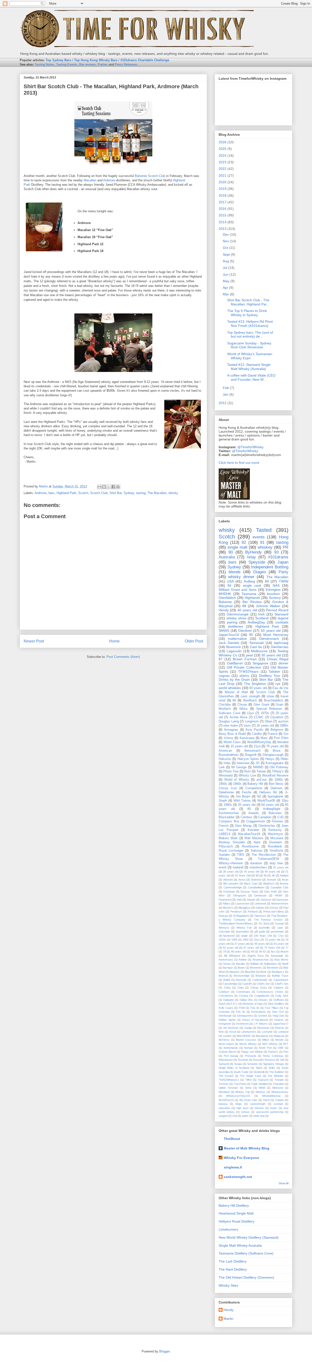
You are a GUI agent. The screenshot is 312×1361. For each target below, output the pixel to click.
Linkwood (260, 903)
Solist (272, 1067)
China (227, 987)
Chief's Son (263, 983)
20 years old (246, 805)
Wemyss (224, 927)
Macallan (90, 180)
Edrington (273, 590)
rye (277, 684)
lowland (238, 867)
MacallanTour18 (249, 834)
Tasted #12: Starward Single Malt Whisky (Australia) (249, 367)
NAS (276, 585)
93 (276, 552)
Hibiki (284, 759)
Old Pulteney (279, 767)
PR (285, 547)
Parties (103, 64)
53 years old (281, 943)
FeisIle (246, 792)
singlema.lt (233, 1167)
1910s (222, 939)
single (244, 935)
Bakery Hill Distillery (234, 1205)
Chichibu (225, 704)
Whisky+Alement (231, 863)
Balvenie (225, 602)
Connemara (243, 991)
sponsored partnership (269, 1111)
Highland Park (66, 493)
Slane (259, 1067)
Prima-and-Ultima (273, 911)
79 (224, 951)
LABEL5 (224, 834)
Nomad (248, 1047)
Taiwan (261, 771)
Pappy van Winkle (252, 1051)
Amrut (241, 879)
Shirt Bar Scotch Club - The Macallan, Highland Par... (248, 302)
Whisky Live (247, 775)
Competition (253, 788)
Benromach (252, 750)
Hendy (224, 610)
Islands (251, 899)
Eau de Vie (280, 688)
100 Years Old (263, 935)
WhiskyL (260, 1091)
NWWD (258, 767)
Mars (264, 738)
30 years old (271, 655)
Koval (232, 1031)
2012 (222, 403)
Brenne (284, 883)
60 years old (258, 688)
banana (223, 1103)
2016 (222, 209)
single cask (252, 585)
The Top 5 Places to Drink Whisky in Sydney (247, 313)
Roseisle (243, 1059)
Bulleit (226, 979)
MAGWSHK (244, 1035)
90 (230, 552)
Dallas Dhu (246, 999)
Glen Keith (270, 891)
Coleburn (224, 991)
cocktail (278, 1103)
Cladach (278, 987)
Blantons (234, 971)
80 (257, 875)
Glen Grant (261, 704)
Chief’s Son (281, 983)
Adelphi (284, 875)
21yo (257, 746)
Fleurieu (277, 821)
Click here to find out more (239, 463)
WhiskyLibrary (279, 1091)
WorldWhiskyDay (259, 742)
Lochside (267, 1031)
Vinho (248, 1087)
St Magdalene (241, 915)
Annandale (277, 955)
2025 (222, 149)
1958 (234, 939)
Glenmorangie (238, 614)
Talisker (274, 671)
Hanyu (269, 759)
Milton (265, 1039)
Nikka (243, 708)
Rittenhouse (226, 1059)
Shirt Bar (115, 493)
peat (249, 655)
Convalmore (226, 995)
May (226, 281)
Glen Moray (243, 825)
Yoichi (266, 1100)
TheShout (232, 1139)
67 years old (251, 947)
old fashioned (227, 935)
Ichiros (228, 738)
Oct (225, 248)
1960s (237, 784)
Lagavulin (234, 651)
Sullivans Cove (229, 713)
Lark (222, 767)
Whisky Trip (242, 1091)
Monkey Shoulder (232, 842)
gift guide (259, 931)
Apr (225, 288)
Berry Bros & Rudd (232, 734)
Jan (225, 394)
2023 (222, 162)
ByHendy (253, 552)
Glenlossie (260, 895)
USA (230, 581)
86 (234, 700)
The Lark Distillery (232, 1261)
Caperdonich (280, 979)
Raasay (223, 915)
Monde (279, 1039)
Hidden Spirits (227, 1019)
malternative (237, 639)
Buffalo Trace (280, 975)
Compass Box (229, 821)
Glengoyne (239, 895)
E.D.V (234, 1003)
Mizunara (276, 838)
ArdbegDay (256, 622)
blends (235, 572)
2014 (222, 222)
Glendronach (269, 639)
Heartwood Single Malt (236, 1213)
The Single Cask (250, 1075)
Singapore (260, 663)
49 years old (272, 871)
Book (263, 971)
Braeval (223, 975)
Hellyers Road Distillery (236, 1221)
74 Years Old (272, 947)
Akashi (284, 951)
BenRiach (250, 700)
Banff (285, 963)
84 (252, 951)
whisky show (236, 618)
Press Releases (126, 64)
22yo (257, 939)
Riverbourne (250, 846)
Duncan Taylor (249, 891)
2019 (222, 189)
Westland (224, 1091)
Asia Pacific (254, 729)
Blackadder (226, 817)
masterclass (258, 867)
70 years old (275, 746)
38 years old (230, 871)
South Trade (241, 1071)
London (227, 1035)
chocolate (224, 931)
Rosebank (275, 846)
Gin (285, 734)
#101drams (278, 557)
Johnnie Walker (268, 606)
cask (280, 927)
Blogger (164, 1351)
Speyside (256, 562)
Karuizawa (247, 738)
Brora (276, 750)
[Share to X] (108, 486)
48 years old (261, 943)
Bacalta (240, 963)
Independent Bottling (269, 567)
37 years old (241, 943)
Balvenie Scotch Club (150, 176)
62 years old (230, 947)
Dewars (263, 999)
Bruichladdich (273, 700)
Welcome (277, 1087)
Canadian (264, 817)
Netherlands (231, 1047)
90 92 (262, 951)
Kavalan (253, 830)
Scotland (262, 618)
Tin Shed (263, 923)
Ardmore (109, 180)
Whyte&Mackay (271, 1095)
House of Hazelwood (255, 1019)
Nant (257, 842)
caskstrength (257, 1103)
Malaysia (279, 1035)
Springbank (275, 796)
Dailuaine (228, 999)
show (270, 696)
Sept (226, 254)
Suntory (275, 598)
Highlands (252, 598)
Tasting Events (66, 64)
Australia (227, 557)
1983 (245, 939)
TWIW (283, 581)
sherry (244, 676)
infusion (259, 1108)
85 (249, 809)
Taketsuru (260, 915)
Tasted (264, 530)
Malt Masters (253, 838)
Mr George (239, 767)
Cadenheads (259, 979)
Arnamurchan (261, 959)
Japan (282, 562)
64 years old (270, 805)
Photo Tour (231, 771)
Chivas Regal (277, 659)
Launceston (242, 903)
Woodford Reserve (275, 775)
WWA (262, 1087)
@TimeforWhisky (250, 447)
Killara (226, 903)
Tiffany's (278, 771)
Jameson (265, 899)
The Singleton (255, 684)
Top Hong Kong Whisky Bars (95, 60)
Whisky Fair (244, 927)
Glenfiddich (227, 598)
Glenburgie (225, 1015)
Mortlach (225, 708)
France (272, 734)
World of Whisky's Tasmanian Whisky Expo (249, 356)
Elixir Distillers (276, 1003)
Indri (239, 899)
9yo (273, 951)
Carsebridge (230, 983)
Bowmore (233, 647)
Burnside (241, 979)
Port (285, 1051)
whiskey (265, 547)
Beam (241, 967)
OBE (280, 1047)
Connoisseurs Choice (270, 991)
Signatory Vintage (273, 1063)
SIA (282, 1059)
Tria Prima (240, 1083)
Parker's (273, 1051)
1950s (223, 784)
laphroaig (281, 643)
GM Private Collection (244, 667)
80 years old (238, 951)
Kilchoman (263, 1027)
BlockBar (250, 971)
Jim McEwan (230, 1027)
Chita (240, 987)
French (223, 825)
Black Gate (251, 883)
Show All (283, 1183)
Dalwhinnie (226, 792)
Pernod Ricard (277, 610)
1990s (228, 805)
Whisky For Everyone (241, 1158)
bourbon (273, 594)
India (227, 763)
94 (229, 585)
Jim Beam (243, 796)
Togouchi (263, 1079)
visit (234, 1115)
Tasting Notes (44, 64)
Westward (226, 775)
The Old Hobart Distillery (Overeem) (246, 1277)
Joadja (248, 1027)
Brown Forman (245, 659)
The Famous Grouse (268, 919)
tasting (141, 493)
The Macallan (156, 493)
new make (230, 725)
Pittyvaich (226, 846)
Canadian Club (280, 887)
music (273, 1108)
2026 (222, 142)
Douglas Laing (229, 721)
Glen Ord (278, 1011)
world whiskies (230, 688)
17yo (281, 935)
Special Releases (269, 708)
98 (273, 875)
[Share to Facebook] (113, 486)
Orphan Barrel (227, 1051)
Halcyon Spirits (248, 759)
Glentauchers (245, 1015)
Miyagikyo (244, 907)
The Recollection (264, 854)
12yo (250, 713)
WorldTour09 (266, 800)
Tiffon (248, 1079)
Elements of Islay (253, 1003)
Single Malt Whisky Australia (240, 1245)
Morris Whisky (248, 1043)
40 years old (247, 610)
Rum (247, 771)
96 (265, 875)
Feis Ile (254, 1007)
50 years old (271, 630)
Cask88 (247, 983)
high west (242, 1108)
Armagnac (231, 729)
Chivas (242, 704)
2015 (222, 215)
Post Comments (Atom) (123, 657)
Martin (228, 1319)
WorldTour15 (226, 1100)
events (259, 537)
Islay (251, 557)
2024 (222, 155)
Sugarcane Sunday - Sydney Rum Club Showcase (249, 345)
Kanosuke (282, 899)
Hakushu (225, 759)
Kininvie (279, 1027)
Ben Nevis (276, 784)
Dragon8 (250, 755)
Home (114, 641)
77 (286, 947)
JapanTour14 (229, 635)
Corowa (243, 995)
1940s (278, 779)
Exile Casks (226, 1007)
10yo (285, 800)
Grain (279, 704)
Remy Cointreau (273, 1055)
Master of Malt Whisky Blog (246, 1148)
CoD (280, 817)
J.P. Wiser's (261, 1023)
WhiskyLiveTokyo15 (238, 1095)
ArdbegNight (271, 809)
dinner (283, 663)
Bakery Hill (255, 784)
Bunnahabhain (229, 755)
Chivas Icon (228, 788)
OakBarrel (235, 663)
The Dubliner (276, 1071)
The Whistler (275, 1075)
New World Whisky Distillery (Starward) (249, 1237)
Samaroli (224, 1063)
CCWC (258, 717)
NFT (285, 1043)
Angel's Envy (255, 955)
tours (247, 725)
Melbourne (259, 651)
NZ (259, 796)
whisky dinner (241, 576)
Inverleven (242, 1023)
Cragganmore (255, 821)
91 (262, 542)
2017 (222, 202)
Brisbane (260, 975)
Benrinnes (256, 967)
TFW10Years (248, 671)
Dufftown (278, 999)
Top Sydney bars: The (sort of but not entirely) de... (250, 335)
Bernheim (272, 967)
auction (283, 721)
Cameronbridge (233, 887)
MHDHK (225, 594)
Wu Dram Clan (248, 1100)
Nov (226, 241)
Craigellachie (261, 995)
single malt (237, 547)
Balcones (275, 813)
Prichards (250, 1055)
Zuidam (279, 1100)
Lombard (283, 1031)
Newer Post (34, 641)
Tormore (224, 1083)
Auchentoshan (229, 813)
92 (244, 542)
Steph (223, 800)
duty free (276, 863)
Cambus (246, 817)
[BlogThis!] (104, 486)
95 (251, 635)
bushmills (264, 927)
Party (283, 572)
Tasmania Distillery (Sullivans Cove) (246, 1253)
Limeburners (248, 1031)
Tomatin (279, 1079)
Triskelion (278, 1083)
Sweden (224, 854)
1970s (265, 713)
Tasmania (249, 594)
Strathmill (259, 1071)
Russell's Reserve (264, 1059)
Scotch (83, 493)
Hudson (278, 1019)
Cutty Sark (281, 995)
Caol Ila (256, 647)
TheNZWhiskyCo (229, 1079)
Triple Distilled (259, 1083)
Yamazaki (256, 643)
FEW (242, 1007)
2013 (222, 229)
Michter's (228, 907)
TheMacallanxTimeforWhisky (236, 923)
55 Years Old (243, 875)
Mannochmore (279, 903)
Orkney (273, 907)
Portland (252, 911)
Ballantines (270, 963)
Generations (258, 1011)
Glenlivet (245, 630)
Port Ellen (281, 738)
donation (256, 863)
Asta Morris (281, 959)
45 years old (251, 871)
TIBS (240, 854)
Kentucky (275, 830)
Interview (243, 763)
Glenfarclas (279, 647)
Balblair (254, 963)
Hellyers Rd (268, 792)
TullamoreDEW (268, 859)
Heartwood (225, 899)
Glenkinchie (266, 825)
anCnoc (261, 779)
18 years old (265, 725)
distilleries (235, 626)
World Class (232, 742)
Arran (285, 879)
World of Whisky (236, 779)
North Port (265, 1047)
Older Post (194, 641)
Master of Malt (236, 692)
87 (221, 659)
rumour (245, 1111)
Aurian (227, 963)
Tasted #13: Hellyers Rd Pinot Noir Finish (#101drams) (250, 324)
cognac (224, 676)
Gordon (262, 1015)
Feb (226, 388)
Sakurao (256, 850)
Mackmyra (275, 834)
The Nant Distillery (233, 1269)
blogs (238, 1103)
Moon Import (226, 1043)
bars (52, 493)
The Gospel (226, 1075)
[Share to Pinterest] (118, 486)
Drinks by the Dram (234, 679)
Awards (253, 813)
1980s (284, 725)
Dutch (222, 1003)
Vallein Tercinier (228, 1087)
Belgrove (277, 729)
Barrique (228, 967)
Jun (225, 274)
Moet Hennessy (275, 635)
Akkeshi (228, 879)
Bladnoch (268, 883)
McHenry (224, 1039)
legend (283, 618)
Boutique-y (278, 971)
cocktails (281, 622)
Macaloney (262, 1035)
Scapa (238, 1063)
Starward (281, 614)
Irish (261, 614)
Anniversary (226, 959)
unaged (223, 1115)
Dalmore (276, 788)
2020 (222, 182)
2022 (222, 169)
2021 (222, 175)
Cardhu (257, 734)
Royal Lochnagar (231, 850)
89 (267, 581)
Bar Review (252, 602)
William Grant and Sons (237, 590)
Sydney (129, 493)
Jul (225, 268)
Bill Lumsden (231, 883)
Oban (268, 721)
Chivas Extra (258, 987)
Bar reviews (87, 64)
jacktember (277, 931)
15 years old (239, 746)
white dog (258, 1115)
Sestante (252, 1063)
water (245, 1115)
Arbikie (243, 959)
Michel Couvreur (246, 1039)
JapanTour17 (280, 1023)
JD (257, 763)
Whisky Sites (228, 1285)
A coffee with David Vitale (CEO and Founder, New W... (251, 377)
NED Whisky (269, 1043)
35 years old (280, 867)
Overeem (275, 842)
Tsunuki (279, 923)
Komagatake (274, 763)
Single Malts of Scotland (234, 1067)
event (222, 867)
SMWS (224, 630)
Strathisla (276, 850)
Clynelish (276, 717)
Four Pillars (272, 1007)
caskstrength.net (238, 1177)
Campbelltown (256, 887)
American (225, 750)
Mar (226, 294)
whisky (173, 493)
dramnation (242, 931)
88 (244, 606)
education (224, 1108)
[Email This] (99, 486)
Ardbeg (249, 581)
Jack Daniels (229, 643)
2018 (222, 195)
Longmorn (252, 721)
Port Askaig (231, 1055)
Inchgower (225, 1023)
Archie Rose (238, 717)
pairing (232, 622)
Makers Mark (228, 838)
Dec (226, 234)
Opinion (259, 907)
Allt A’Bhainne (232, 955)
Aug (226, 261)
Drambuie (229, 891)
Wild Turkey (242, 800)
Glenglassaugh (273, 755)
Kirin (221, 1031)
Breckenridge (242, 975)
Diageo (259, 572)
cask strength (250, 696)
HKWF (279, 895)
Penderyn (236, 911)
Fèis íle (240, 1011)
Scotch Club (98, 493)
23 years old (272, 939)
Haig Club (278, 1015)
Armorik (271, 879)
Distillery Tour (269, 676)
